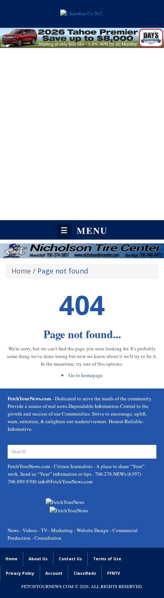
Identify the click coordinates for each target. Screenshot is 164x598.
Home (21, 270)
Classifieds (85, 573)
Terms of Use (107, 558)
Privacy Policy (20, 573)
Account (54, 573)
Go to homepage (86, 375)
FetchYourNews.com (29, 466)
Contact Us (70, 558)
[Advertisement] (82, 134)
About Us (38, 558)
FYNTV (113, 573)
